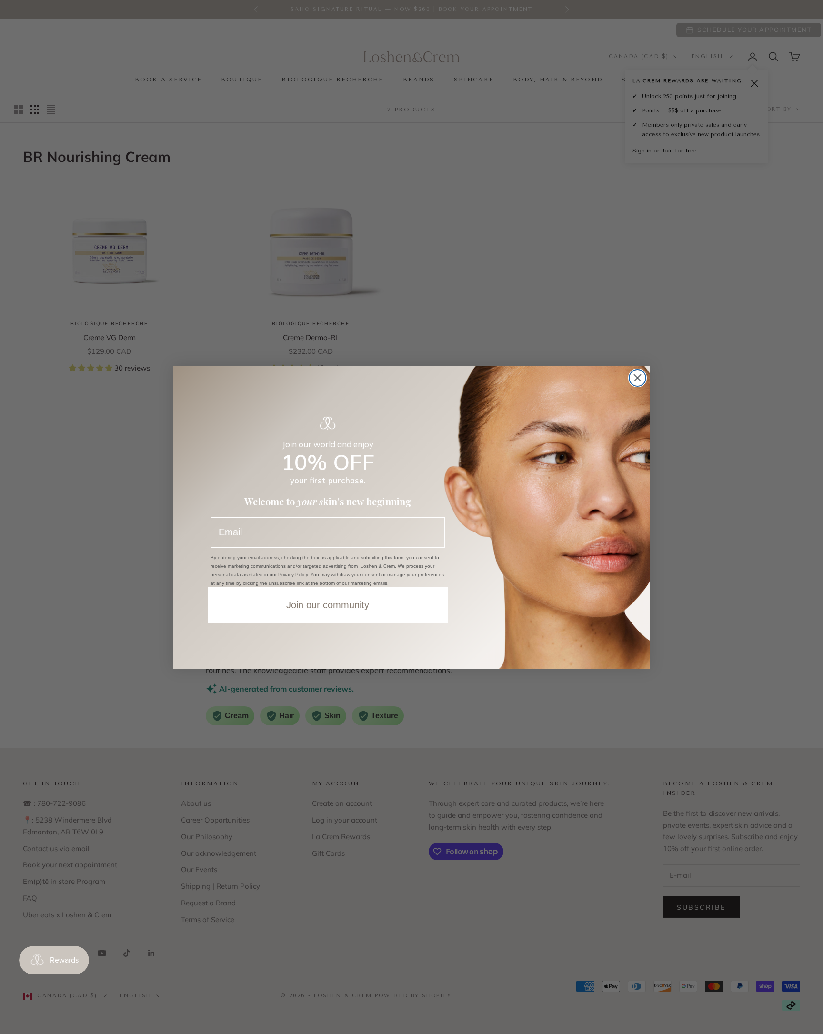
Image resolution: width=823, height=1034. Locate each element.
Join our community (327, 605)
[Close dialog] (637, 378)
